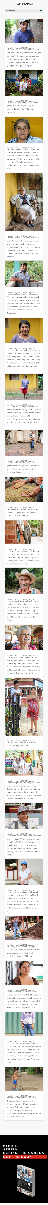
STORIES (11, 1146)
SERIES (10, 1149)
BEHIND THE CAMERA (24, 1152)
